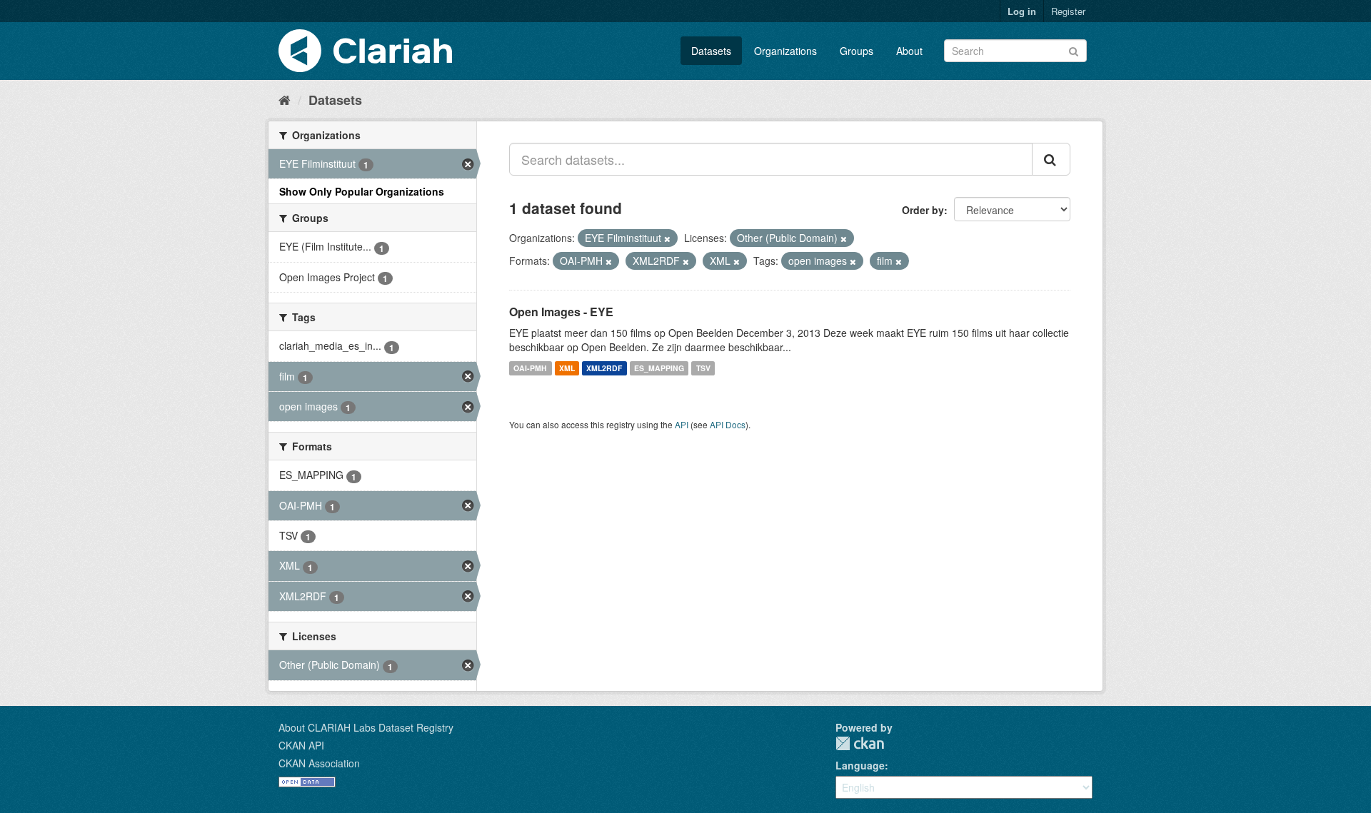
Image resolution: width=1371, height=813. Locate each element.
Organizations (785, 51)
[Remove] (667, 238)
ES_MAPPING (659, 368)
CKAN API (301, 745)
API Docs (727, 424)
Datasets (711, 51)
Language (860, 765)
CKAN (859, 743)
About (909, 51)
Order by (923, 210)
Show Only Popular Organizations (361, 191)
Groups (856, 51)
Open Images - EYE (561, 311)
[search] (1051, 159)
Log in (1022, 11)
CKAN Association (319, 763)
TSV (703, 368)
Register (1068, 11)
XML (567, 368)
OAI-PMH (530, 368)
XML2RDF (604, 368)
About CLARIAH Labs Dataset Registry (365, 727)
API (681, 424)
